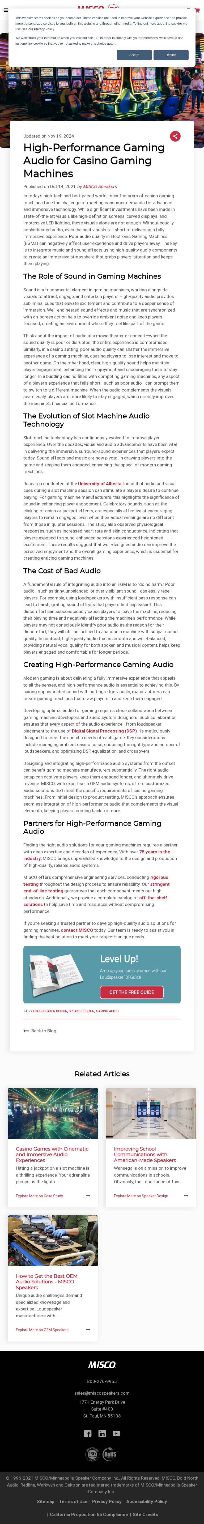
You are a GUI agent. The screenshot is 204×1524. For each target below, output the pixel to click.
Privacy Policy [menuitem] (107, 1501)
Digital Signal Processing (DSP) (104, 731)
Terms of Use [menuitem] (73, 1501)
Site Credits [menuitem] (145, 1514)
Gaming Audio (107, 1011)
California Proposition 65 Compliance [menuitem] (89, 1514)
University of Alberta (99, 483)
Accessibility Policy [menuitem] (146, 1501)
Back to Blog (43, 1030)
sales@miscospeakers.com (102, 1393)
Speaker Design (81, 1011)
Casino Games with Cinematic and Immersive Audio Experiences (52, 1155)
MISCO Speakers (100, 186)
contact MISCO (77, 930)
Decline (171, 55)
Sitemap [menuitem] (45, 1501)
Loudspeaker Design (50, 1011)
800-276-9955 (102, 1381)
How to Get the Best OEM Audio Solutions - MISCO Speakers (47, 1282)
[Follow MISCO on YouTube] (116, 1433)
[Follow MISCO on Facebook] (88, 1433)
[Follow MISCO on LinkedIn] (102, 1433)
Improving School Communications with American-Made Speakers (145, 1155)
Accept (134, 55)
